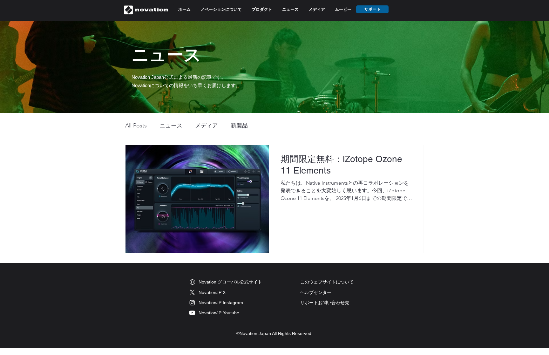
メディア (206, 125)
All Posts (136, 125)
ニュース (170, 125)
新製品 (239, 125)
